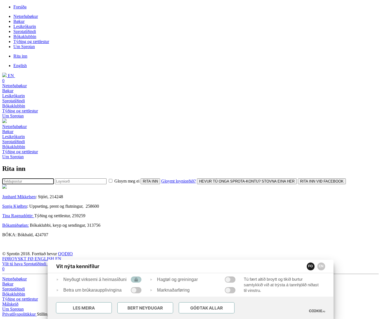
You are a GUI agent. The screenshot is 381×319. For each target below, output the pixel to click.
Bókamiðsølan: (15, 225)
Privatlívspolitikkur (19, 314)
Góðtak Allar (206, 308)
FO (310, 266)
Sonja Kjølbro (14, 206)
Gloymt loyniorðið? (178, 181)
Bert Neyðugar (145, 308)
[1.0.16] (317, 310)
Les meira (84, 308)
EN (321, 266)
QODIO (65, 253)
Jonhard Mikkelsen (19, 196)
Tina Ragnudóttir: (18, 215)
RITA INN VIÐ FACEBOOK (322, 181)
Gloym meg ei (127, 181)
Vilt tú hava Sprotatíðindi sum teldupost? (38, 263)
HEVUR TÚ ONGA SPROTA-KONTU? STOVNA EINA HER (247, 181)
